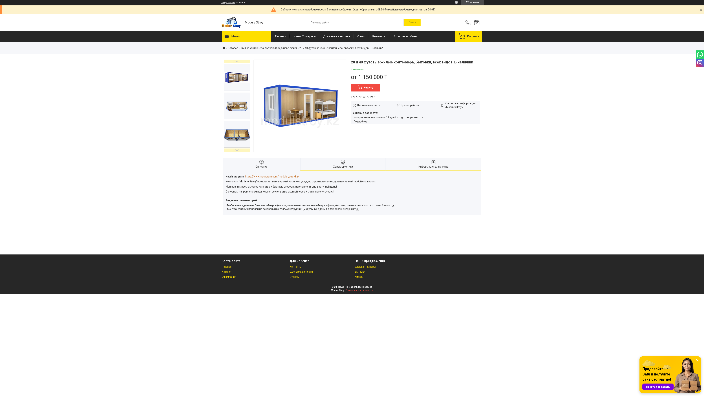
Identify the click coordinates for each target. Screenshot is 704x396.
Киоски (359, 276)
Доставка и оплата (336, 36)
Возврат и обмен (405, 36)
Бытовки (360, 271)
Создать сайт (228, 2)
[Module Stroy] (231, 22)
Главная (280, 36)
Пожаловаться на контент (359, 290)
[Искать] (412, 22)
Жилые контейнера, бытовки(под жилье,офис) (269, 48)
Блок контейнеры (365, 266)
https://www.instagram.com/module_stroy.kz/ (272, 176)
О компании (229, 276)
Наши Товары (303, 36)
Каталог (233, 48)
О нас (361, 36)
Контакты (379, 36)
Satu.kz (368, 287)
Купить (368, 87)
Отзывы (294, 276)
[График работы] (476, 22)
